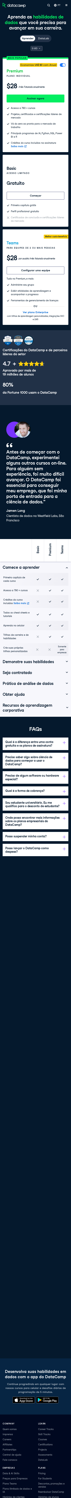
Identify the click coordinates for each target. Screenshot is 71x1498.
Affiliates (7, 1444)
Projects (42, 1449)
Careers (7, 1439)
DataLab (43, 38)
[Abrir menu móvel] (66, 5)
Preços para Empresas (15, 1478)
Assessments (45, 1454)
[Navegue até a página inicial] (14, 5)
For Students (45, 1478)
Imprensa (8, 1434)
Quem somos (10, 1429)
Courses (42, 1439)
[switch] (63, 65)
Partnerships (9, 1449)
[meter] (24, 363)
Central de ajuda (12, 1454)
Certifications (45, 1444)
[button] (35, 567)
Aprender (28, 38)
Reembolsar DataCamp (51, 1492)
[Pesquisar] (48, 5)
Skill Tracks (44, 1434)
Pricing (42, 1473)
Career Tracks (46, 1429)
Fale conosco (10, 1460)
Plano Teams (10, 1483)
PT (59, 5)
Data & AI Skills (11, 1473)
